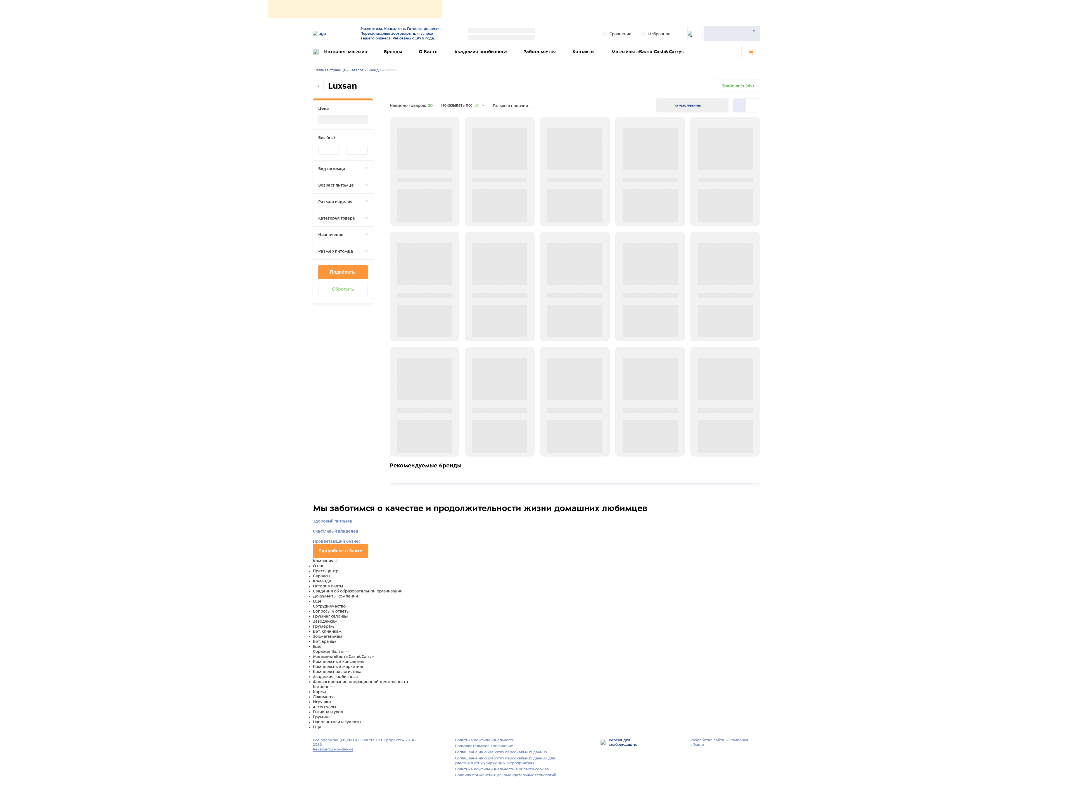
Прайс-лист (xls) (737, 86)
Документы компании (335, 596)
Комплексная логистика (337, 671)
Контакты (584, 51)
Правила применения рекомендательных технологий (505, 775)
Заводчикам (325, 621)
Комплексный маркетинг (338, 666)
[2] (739, 105)
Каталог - (358, 70)
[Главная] (333, 33)
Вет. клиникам (327, 631)
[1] (753, 105)
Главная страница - (331, 70)
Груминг (321, 717)
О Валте (428, 51)
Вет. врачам (324, 641)
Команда (322, 581)
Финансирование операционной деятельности (360, 681)
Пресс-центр (325, 571)
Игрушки (322, 702)
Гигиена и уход (328, 712)
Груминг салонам (330, 616)
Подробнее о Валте (340, 551)
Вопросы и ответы (331, 611)
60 (477, 112)
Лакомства (323, 697)
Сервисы (321, 576)
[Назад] (318, 86)
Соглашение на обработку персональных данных (501, 752)
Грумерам (323, 626)
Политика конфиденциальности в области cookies (502, 769)
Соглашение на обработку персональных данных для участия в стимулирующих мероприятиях (505, 760)
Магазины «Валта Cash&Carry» (647, 51)
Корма (319, 691)
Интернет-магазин (345, 51)
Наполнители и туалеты (337, 722)
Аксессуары (324, 707)
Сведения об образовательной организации (357, 591)
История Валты (328, 586)
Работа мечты (539, 51)
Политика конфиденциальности (484, 740)
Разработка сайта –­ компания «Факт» (719, 742)
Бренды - (375, 70)
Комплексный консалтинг (339, 661)
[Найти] (695, 33)
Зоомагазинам (327, 636)
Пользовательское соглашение (484, 746)
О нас (318, 566)
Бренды (393, 51)
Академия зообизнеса (480, 51)
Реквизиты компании (333, 749)
